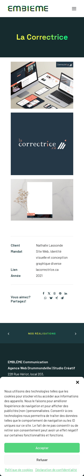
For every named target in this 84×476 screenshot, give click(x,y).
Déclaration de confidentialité (56, 470)
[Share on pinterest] (60, 293)
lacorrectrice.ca (47, 269)
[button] (77, 382)
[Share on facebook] (43, 293)
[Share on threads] (54, 293)
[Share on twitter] (49, 293)
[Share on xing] (56, 298)
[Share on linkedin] (65, 293)
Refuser (42, 460)
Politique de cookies (19, 470)
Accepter (42, 448)
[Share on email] (62, 298)
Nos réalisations (42, 333)
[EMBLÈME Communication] (28, 8)
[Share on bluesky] (51, 298)
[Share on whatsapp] (45, 298)
